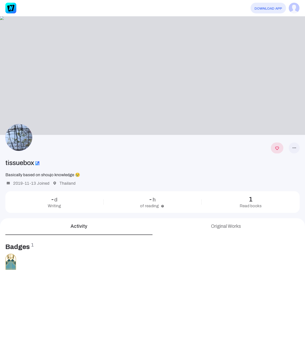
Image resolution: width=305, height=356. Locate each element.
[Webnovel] (10, 8)
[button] (152, 75)
